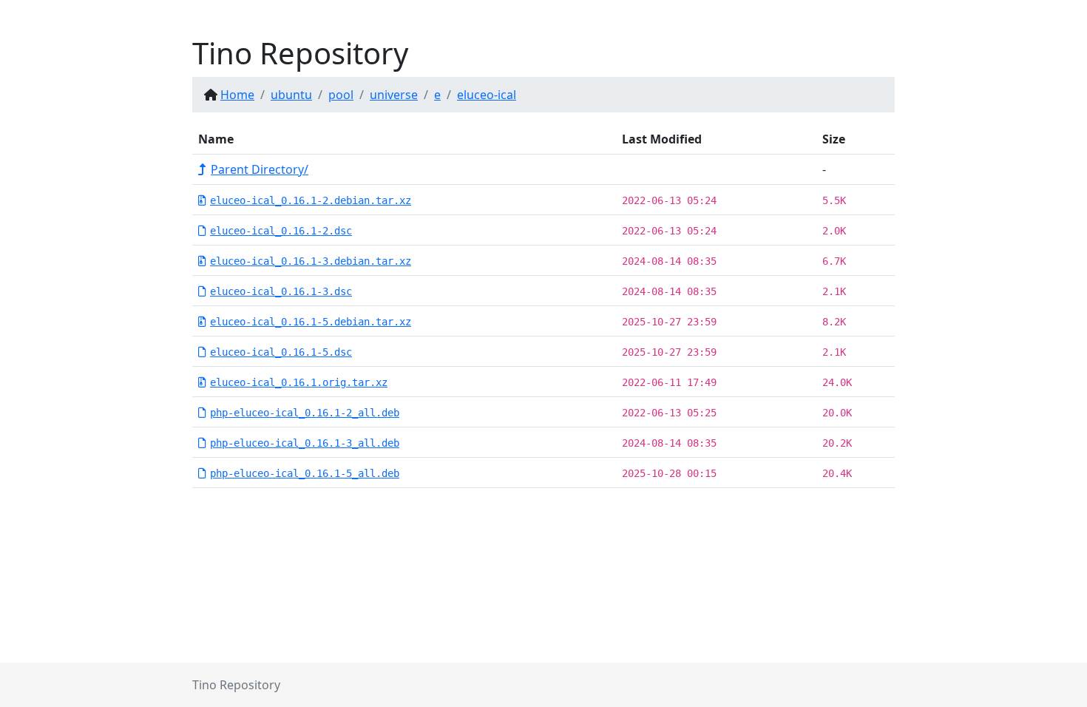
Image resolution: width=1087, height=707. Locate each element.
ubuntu (291, 95)
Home (237, 95)
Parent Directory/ (259, 169)
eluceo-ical (486, 95)
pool (340, 95)
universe (394, 95)
